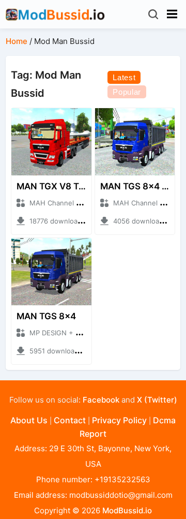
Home (16, 41)
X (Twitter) (157, 400)
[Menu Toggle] (171, 14)
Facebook (101, 400)
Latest (124, 77)
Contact (70, 420)
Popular (127, 91)
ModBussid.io (127, 510)
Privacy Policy (119, 420)
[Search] (154, 14)
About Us (29, 420)
